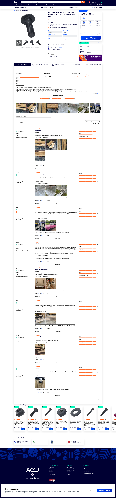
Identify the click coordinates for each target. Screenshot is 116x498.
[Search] (83, 2)
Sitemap (68, 474)
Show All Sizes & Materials (21, 10)
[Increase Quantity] (81, 33)
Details (62, 44)
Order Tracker (51, 467)
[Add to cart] (23, 429)
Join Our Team (52, 474)
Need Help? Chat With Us (97, 4)
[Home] (32, 469)
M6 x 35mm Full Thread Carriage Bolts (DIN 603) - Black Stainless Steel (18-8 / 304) (33, 423)
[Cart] (101, 2)
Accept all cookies (104, 490)
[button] (43, 13)
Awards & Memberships (71, 468)
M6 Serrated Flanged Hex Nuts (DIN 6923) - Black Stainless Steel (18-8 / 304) (19, 423)
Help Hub (51, 471)
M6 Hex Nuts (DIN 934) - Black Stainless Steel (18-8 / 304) (61, 422)
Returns (50, 470)
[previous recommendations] (98, 434)
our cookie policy (38, 492)
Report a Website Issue (71, 470)
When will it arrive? (98, 42)
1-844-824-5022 (86, 471)
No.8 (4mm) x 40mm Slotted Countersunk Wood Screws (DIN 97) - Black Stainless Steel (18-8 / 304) (89, 423)
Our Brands (69, 471)
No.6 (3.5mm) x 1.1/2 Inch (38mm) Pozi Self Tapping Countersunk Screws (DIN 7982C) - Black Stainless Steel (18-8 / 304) (47, 423)
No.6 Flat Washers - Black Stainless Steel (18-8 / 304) (75, 422)
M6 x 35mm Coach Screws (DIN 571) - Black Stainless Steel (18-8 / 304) (103, 422)
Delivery (50, 468)
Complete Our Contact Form (88, 473)
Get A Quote (89, 52)
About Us (51, 473)
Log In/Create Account (87, 466)
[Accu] (16, 2)
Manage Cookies (70, 473)
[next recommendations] (101, 434)
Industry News (69, 467)
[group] (29, 25)
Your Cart (85, 468)
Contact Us (85, 474)
